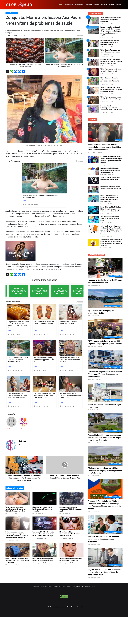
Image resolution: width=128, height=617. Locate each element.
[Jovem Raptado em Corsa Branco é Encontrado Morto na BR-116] (72, 550)
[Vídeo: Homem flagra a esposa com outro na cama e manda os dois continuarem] (93, 53)
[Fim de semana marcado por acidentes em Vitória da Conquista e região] (72, 498)
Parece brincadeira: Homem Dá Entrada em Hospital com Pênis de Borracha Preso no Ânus (111, 61)
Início (60, 4)
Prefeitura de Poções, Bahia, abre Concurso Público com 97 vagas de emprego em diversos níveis (105, 374)
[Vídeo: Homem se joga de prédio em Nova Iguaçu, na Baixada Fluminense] (93, 20)
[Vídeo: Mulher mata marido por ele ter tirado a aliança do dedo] (93, 72)
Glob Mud (22, 441)
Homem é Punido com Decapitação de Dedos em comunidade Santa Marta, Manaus (111, 108)
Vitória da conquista (11, 13)
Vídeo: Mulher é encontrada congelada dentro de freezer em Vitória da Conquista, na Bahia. (16, 509)
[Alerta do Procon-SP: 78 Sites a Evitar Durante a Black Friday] (93, 180)
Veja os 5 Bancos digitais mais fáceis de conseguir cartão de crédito (109, 218)
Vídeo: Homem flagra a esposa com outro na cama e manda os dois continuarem (110, 52)
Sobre (93, 587)
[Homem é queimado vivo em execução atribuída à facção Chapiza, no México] (93, 43)
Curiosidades (79, 4)
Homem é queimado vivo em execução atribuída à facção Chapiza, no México (109, 42)
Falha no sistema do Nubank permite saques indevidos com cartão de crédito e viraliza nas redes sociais (104, 147)
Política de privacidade (40, 587)
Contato (118, 4)
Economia (89, 4)
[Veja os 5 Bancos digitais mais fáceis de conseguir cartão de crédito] (93, 219)
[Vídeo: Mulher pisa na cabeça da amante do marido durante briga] (93, 100)
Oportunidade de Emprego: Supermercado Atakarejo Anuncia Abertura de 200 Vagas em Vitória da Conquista (104, 437)
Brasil (111, 4)
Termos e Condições (54, 587)
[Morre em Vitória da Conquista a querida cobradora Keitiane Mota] (44, 550)
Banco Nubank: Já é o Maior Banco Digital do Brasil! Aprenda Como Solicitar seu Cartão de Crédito (111, 209)
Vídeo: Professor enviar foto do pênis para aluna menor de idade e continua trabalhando (111, 89)
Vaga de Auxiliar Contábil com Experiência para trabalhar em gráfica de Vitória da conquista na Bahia (104, 572)
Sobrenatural (69, 4)
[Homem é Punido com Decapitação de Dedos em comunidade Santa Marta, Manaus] (93, 109)
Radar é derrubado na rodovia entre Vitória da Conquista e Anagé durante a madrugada (17, 560)
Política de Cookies (66, 587)
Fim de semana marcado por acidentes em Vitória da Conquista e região (71, 509)
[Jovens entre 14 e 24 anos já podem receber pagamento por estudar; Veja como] (93, 171)
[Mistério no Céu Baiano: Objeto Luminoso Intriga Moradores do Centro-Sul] (44, 498)
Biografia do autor (79, 587)
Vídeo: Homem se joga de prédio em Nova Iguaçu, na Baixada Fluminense (110, 19)
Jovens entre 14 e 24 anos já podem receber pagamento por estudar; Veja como (110, 170)
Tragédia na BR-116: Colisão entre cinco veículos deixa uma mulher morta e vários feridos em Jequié (43, 534)
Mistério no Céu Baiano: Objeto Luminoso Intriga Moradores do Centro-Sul (42, 509)
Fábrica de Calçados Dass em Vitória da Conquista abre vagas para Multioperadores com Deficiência (105, 470)
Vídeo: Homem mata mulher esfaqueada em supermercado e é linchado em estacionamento (111, 80)
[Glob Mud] (19, 4)
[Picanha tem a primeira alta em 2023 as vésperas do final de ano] (93, 189)
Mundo (103, 4)
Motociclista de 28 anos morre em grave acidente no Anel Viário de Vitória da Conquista (70, 534)
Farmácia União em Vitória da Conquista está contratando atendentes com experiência (103, 539)
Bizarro (96, 4)
